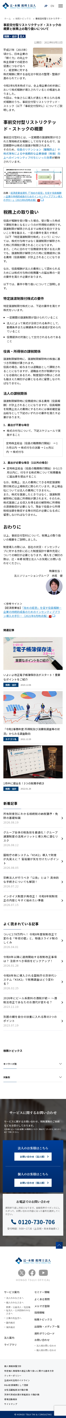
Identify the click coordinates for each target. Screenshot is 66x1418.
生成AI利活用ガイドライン (17, 1380)
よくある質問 (42, 1299)
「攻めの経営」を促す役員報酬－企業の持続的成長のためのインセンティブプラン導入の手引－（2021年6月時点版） (32, 612)
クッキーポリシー (12, 1375)
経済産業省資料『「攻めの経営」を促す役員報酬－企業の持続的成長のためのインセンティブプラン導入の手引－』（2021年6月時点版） (32, 196)
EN (52, 6)
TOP (59, 1245)
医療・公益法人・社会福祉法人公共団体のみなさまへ (18, 1310)
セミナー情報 (42, 1292)
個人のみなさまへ (15, 1302)
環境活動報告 (10, 1399)
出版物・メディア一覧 (47, 1326)
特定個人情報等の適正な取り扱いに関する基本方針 (29, 1370)
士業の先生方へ (13, 1318)
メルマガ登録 (42, 1306)
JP (45, 6)
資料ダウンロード (44, 1333)
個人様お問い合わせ (46, 1350)
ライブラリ (10, 1344)
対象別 (6, 1077)
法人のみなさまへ (15, 1298)
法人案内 (9, 1337)
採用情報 (39, 1312)
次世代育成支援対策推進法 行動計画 (21, 1394)
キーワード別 (10, 1063)
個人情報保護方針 (12, 1366)
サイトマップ (10, 1403)
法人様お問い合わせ (46, 1345)
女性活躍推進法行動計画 (16, 1389)
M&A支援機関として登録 (16, 1385)
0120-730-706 (36, 1222)
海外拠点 (10, 1327)
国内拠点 (10, 1322)
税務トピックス (43, 1319)
